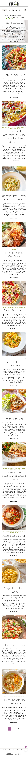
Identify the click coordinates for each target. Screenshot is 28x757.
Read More (14, 97)
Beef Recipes (6, 248)
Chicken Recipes (6, 127)
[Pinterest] (9, 10)
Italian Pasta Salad (14, 310)
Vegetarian (23, 71)
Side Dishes (17, 71)
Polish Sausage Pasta (14, 645)
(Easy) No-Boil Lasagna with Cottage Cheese (14, 476)
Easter (16, 358)
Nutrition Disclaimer (14, 751)
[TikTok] (19, 10)
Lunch (4, 307)
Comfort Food (14, 127)
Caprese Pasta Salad (14, 75)
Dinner (20, 127)
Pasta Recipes (5, 71)
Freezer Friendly (18, 415)
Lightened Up (22, 358)
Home (4, 749)
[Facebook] (16, 10)
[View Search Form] (25, 10)
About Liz (11, 749)
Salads (11, 71)
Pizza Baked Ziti (14, 419)
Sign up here (9, 19)
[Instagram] (12, 10)
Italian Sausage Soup (14, 535)
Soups (16, 532)
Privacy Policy (21, 749)
